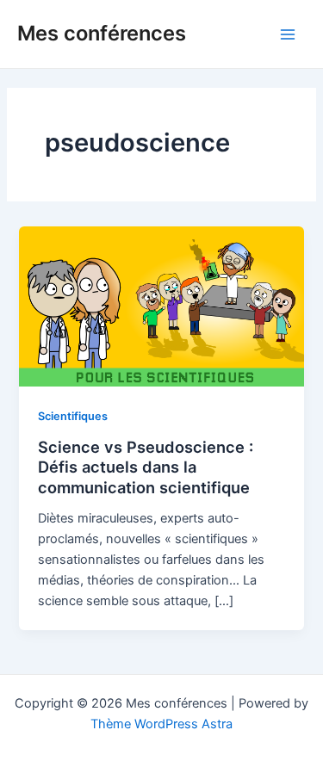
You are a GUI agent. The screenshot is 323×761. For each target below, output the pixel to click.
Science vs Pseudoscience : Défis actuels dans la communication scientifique (145, 467)
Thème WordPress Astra (161, 724)
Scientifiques (73, 416)
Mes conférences (101, 33)
